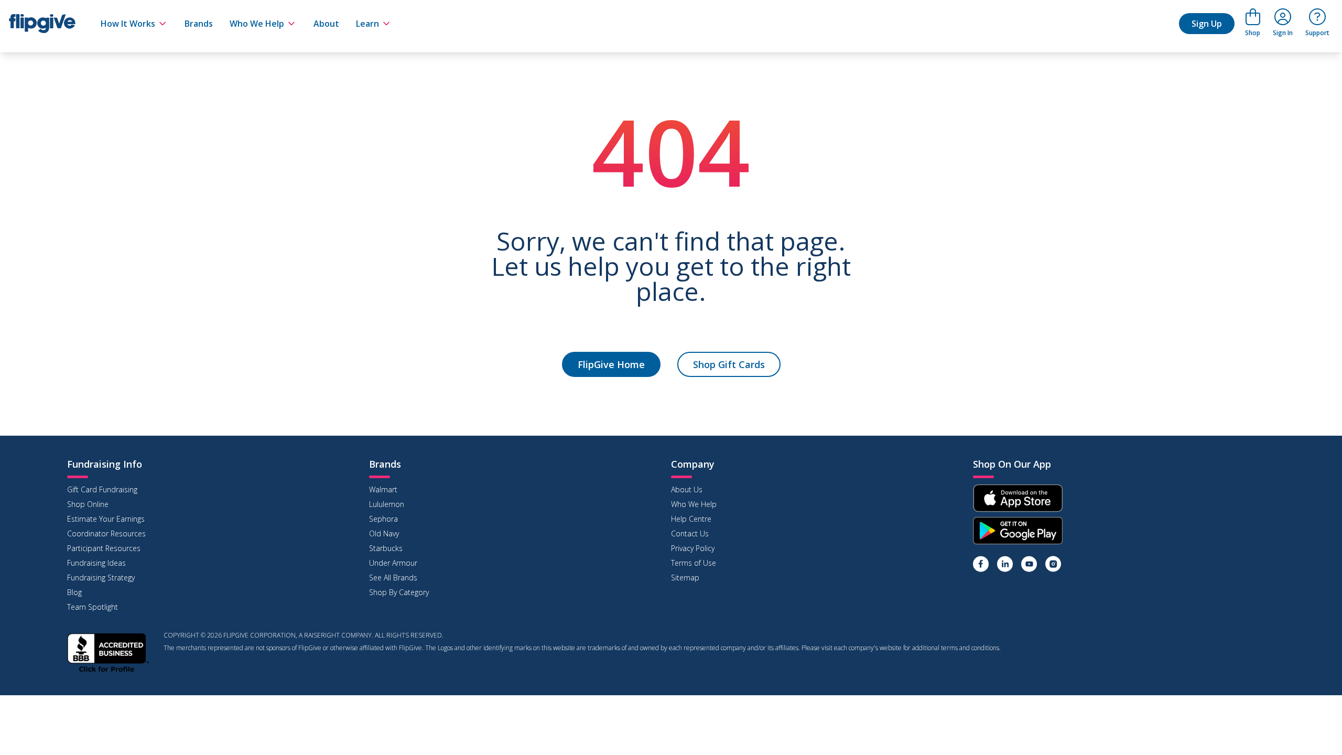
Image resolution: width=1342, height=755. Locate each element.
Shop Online (88, 504)
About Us (686, 489)
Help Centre (691, 519)
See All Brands (393, 578)
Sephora (383, 519)
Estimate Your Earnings (106, 519)
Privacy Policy (693, 548)
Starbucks (386, 548)
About (326, 23)
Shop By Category (399, 592)
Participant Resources (103, 548)
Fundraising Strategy (101, 578)
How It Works (128, 23)
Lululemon (386, 504)
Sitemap (685, 578)
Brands (199, 23)
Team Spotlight (92, 607)
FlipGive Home (611, 364)
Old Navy (384, 533)
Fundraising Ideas (96, 563)
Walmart (383, 489)
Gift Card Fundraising (102, 489)
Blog (74, 592)
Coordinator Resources (106, 533)
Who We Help (257, 23)
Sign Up (1207, 23)
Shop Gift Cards (729, 364)
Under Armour (393, 563)
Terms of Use (693, 563)
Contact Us (690, 533)
